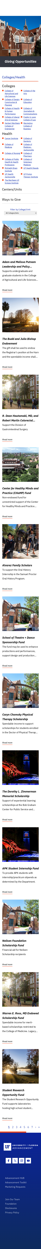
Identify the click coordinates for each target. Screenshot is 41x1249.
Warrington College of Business (28, 126)
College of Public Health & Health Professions (12, 162)
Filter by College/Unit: (20, 209)
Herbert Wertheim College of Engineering (12, 126)
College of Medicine (9, 145)
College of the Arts (29, 92)
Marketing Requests (15, 1186)
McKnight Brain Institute (11, 169)
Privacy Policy (12, 1212)
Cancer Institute (11, 138)
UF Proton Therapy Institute (30, 175)
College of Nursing (12, 153)
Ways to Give (11, 199)
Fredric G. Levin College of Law (29, 118)
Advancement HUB (14, 1178)
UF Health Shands (30, 168)
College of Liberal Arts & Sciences (12, 118)
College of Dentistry (27, 139)
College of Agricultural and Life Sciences (11, 93)
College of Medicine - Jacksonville (28, 147)
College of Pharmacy (27, 154)
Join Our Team (12, 1199)
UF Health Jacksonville (10, 175)
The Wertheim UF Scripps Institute (12, 181)
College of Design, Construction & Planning (12, 102)
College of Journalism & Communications (30, 111)
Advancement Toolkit (16, 1182)
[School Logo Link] (19, 1147)
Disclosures (11, 1208)
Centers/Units (12, 189)
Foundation (11, 1203)
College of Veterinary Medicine (27, 162)
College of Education (27, 100)
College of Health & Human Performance (12, 111)
